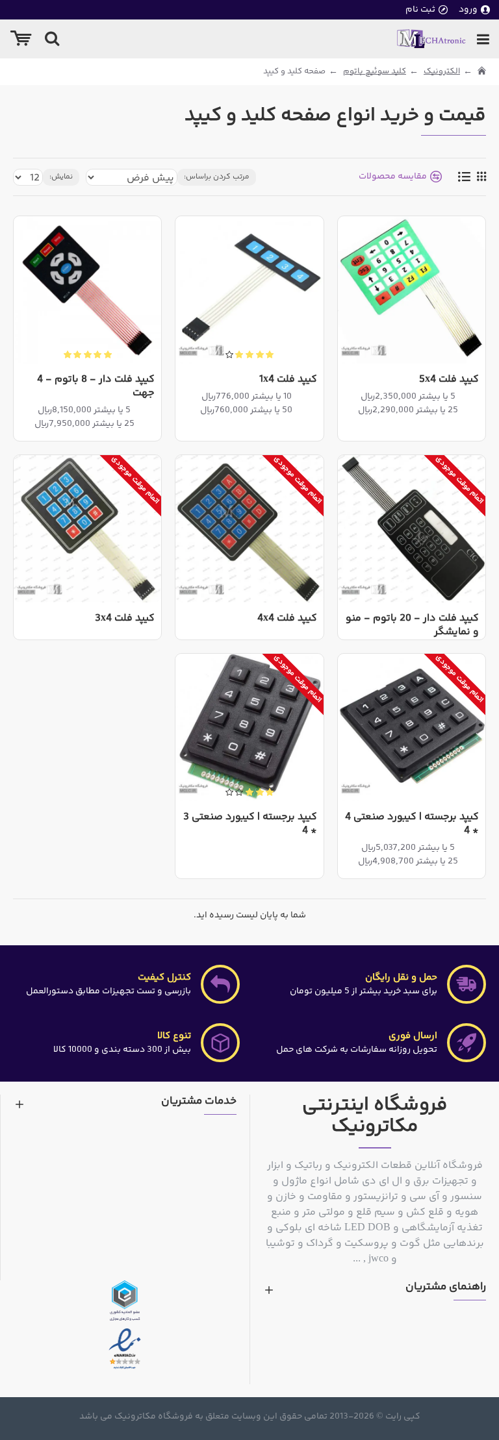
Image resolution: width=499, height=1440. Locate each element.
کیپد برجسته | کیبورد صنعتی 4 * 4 (412, 824)
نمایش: (61, 177)
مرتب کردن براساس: (217, 177)
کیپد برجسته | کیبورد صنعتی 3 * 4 (249, 824)
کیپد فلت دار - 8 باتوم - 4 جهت (96, 387)
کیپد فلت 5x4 (449, 380)
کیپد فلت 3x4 (125, 619)
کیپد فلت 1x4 (288, 380)
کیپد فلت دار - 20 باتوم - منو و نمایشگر (412, 625)
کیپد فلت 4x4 (287, 619)
